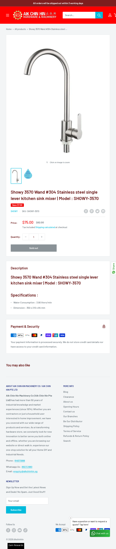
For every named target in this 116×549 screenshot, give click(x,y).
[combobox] (79, 15)
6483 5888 (20, 460)
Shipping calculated (45, 227)
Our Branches (70, 416)
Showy (14, 211)
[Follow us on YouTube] (20, 530)
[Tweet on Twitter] (97, 211)
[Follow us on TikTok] (25, 530)
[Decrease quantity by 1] (26, 237)
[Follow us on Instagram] (14, 530)
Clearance (68, 396)
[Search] (99, 15)
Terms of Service (72, 431)
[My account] (109, 15)
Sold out (33, 248)
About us (68, 401)
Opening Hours (71, 406)
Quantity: (16, 236)
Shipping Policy (71, 426)
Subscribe (16, 509)
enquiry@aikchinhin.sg (25, 471)
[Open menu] (7, 15)
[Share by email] (103, 211)
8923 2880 (27, 466)
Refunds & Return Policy (76, 435)
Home (9, 29)
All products (20, 29)
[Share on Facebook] (86, 211)
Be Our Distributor (72, 421)
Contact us (69, 411)
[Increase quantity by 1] (42, 237)
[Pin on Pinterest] (92, 211)
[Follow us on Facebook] (8, 530)
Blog (65, 391)
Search (67, 440)
